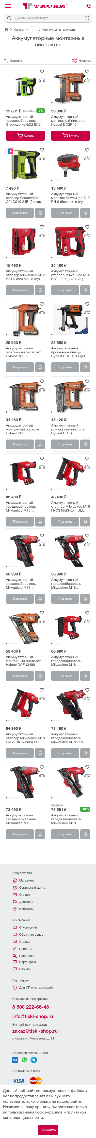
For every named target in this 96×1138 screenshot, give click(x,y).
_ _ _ (33, 29)
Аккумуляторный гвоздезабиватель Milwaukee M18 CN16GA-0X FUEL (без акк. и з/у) (24, 583)
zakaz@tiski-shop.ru (35, 1031)
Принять (48, 1130)
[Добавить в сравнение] (42, 80)
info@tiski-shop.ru (32, 1016)
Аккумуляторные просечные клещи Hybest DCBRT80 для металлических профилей (68, 352)
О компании (28, 927)
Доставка (26, 902)
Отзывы (25, 969)
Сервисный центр (32, 887)
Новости (25, 949)
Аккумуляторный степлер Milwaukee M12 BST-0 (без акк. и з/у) (25, 275)
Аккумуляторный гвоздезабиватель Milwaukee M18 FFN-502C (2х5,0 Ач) (67, 738)
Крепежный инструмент (58, 29)
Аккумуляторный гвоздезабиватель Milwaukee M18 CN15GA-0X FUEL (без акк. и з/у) (69, 583)
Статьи (24, 941)
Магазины (26, 880)
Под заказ (20, 213)
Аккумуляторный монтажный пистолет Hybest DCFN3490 (23, 661)
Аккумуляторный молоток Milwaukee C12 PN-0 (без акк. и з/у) (70, 198)
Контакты (26, 909)
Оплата (24, 894)
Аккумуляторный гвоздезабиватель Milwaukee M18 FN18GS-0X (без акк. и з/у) (24, 506)
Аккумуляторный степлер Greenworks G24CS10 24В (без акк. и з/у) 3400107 (25, 198)
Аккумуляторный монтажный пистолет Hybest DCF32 (23, 352)
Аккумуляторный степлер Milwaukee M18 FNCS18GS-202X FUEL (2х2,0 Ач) (25, 738)
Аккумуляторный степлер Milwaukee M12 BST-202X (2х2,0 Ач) (70, 275)
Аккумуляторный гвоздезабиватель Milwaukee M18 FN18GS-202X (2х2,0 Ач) (67, 661)
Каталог (19, 29)
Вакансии (26, 956)
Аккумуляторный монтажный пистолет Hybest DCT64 (68, 429)
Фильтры (85, 60)
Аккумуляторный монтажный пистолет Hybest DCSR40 (68, 120)
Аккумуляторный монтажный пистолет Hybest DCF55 (23, 429)
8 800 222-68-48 (30, 1007)
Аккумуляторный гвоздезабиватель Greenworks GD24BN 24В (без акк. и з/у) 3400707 (23, 120)
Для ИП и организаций (36, 987)
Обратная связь (31, 934)
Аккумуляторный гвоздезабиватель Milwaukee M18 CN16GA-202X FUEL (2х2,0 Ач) (22, 819)
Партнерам (27, 962)
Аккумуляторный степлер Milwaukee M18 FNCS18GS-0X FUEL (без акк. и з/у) (70, 506)
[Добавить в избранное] (42, 72)
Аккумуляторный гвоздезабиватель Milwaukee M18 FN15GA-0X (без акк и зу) (69, 819)
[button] (51, 102)
